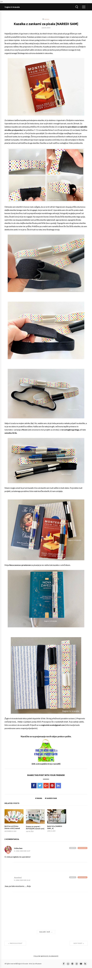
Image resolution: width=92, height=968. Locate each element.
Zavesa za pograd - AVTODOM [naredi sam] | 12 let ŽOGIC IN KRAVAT (35, 829)
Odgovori (82, 848)
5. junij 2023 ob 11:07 (22, 851)
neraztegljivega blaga (70, 430)
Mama (46, 19)
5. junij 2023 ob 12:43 (22, 880)
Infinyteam (38, 963)
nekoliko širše (11, 433)
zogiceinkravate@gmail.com (53, 725)
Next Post (78, 943)
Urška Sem (18, 848)
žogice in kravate (12, 7)
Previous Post (15, 943)
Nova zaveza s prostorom (20, 565)
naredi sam (51, 798)
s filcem (24, 430)
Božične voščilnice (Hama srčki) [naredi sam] (12, 828)
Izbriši (72, 848)
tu (32, 423)
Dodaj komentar (8, 852)
